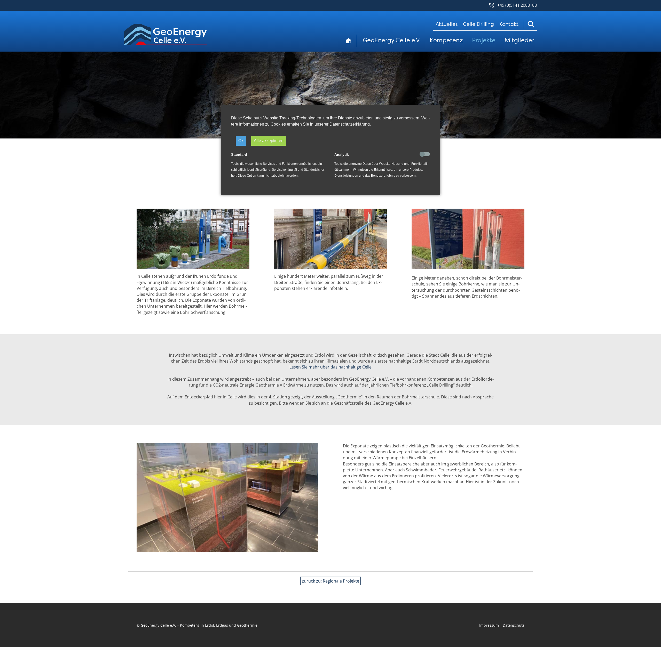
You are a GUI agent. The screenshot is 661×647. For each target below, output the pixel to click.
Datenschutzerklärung (349, 124)
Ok (240, 140)
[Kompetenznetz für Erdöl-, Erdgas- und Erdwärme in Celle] (165, 37)
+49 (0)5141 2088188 (517, 5)
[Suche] (530, 24)
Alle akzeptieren (269, 140)
